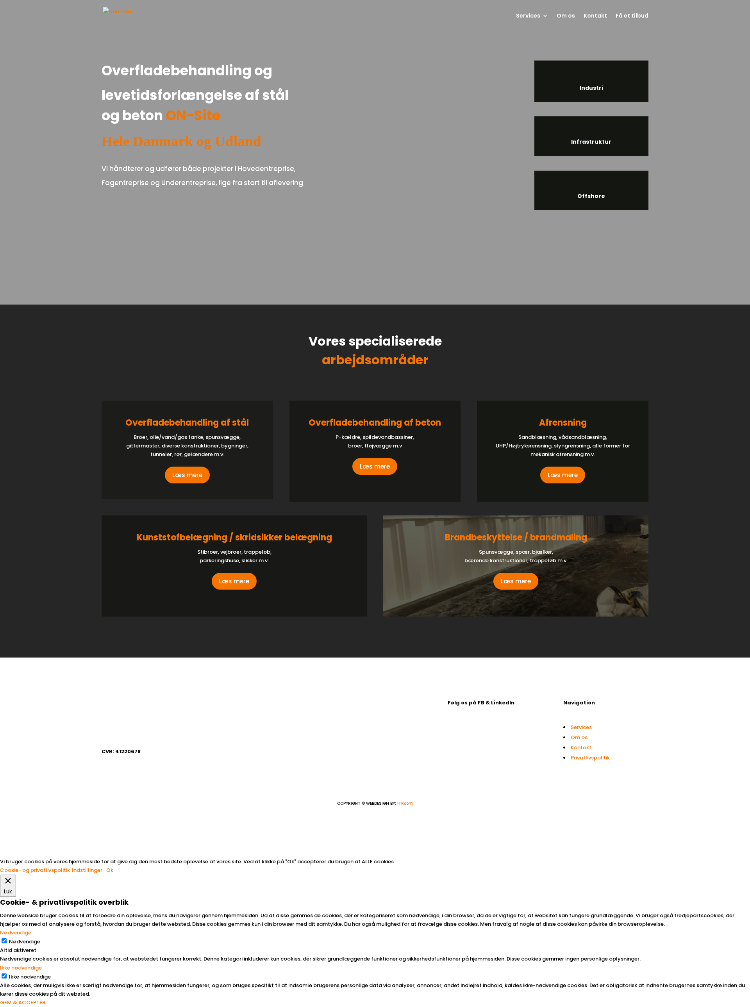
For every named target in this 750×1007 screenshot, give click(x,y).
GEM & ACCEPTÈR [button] (22, 1002)
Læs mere (187, 475)
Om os (566, 16)
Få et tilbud (632, 16)
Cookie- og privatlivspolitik (35, 870)
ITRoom (405, 803)
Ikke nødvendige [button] (21, 967)
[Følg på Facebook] (454, 728)
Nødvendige (24, 941)
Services (528, 16)
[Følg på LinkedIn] (469, 728)
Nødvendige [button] (15, 932)
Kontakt (595, 16)
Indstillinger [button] (87, 870)
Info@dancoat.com (376, 702)
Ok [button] (109, 870)
